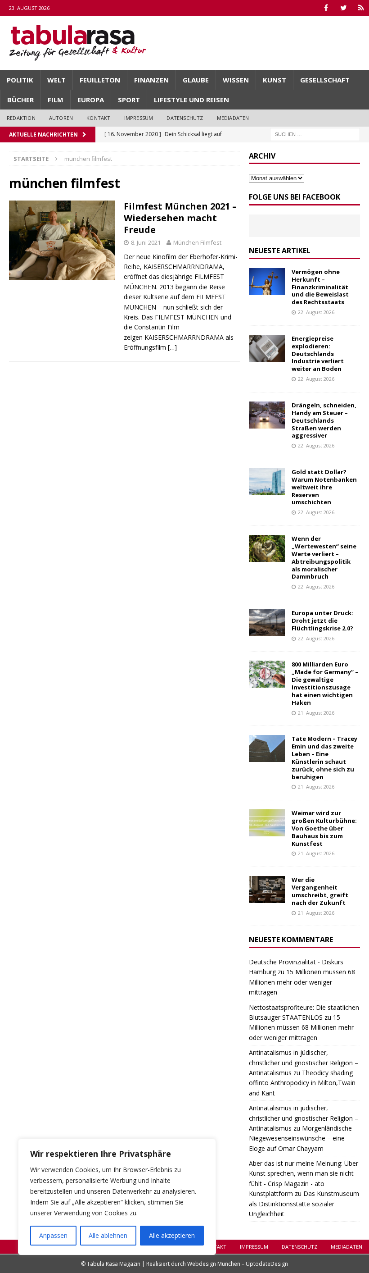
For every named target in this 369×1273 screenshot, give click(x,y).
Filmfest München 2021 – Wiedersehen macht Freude (180, 218)
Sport (129, 99)
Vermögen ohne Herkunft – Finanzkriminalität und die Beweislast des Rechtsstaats (320, 287)
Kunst (274, 79)
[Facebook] (326, 8)
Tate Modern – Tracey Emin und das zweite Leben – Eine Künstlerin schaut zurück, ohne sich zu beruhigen (324, 757)
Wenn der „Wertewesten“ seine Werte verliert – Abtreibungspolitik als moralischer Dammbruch (324, 557)
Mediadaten (233, 117)
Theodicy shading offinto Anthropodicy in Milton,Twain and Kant (302, 1082)
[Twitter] (343, 8)
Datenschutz (184, 117)
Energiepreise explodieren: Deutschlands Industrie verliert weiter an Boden (318, 353)
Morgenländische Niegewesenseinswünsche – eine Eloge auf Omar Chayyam (300, 1138)
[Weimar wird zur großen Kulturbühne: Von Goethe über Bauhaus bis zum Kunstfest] (267, 822)
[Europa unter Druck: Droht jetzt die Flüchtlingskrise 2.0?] (267, 622)
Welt (56, 79)
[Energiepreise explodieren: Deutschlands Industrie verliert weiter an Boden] (267, 348)
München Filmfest (197, 242)
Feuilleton (100, 79)
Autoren (61, 117)
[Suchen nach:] (315, 133)
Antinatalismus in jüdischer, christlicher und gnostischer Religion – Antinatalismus (303, 1062)
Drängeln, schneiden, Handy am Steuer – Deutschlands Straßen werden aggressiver (324, 420)
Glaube (196, 79)
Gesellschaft (325, 79)
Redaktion (21, 117)
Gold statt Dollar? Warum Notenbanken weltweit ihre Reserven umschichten (324, 487)
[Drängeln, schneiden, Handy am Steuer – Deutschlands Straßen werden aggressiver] (267, 415)
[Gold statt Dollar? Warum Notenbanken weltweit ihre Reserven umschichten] (267, 481)
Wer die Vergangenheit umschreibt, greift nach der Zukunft (320, 891)
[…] (172, 347)
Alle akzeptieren (172, 1235)
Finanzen (151, 79)
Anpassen (53, 1235)
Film (55, 99)
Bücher (20, 99)
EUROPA (90, 99)
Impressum (138, 117)
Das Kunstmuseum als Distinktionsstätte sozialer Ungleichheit (304, 1203)
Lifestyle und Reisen (191, 99)
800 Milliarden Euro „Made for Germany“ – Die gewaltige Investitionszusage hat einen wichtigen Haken (325, 683)
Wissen (236, 79)
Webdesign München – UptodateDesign (237, 1264)
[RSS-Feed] (361, 8)
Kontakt (98, 117)
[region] (117, 1197)
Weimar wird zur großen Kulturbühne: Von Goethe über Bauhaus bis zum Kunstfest (324, 828)
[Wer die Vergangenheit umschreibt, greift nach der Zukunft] (267, 889)
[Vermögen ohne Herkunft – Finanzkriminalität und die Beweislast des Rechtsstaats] (267, 281)
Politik (20, 79)
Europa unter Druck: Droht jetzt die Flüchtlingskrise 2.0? (322, 620)
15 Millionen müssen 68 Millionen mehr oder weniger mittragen (302, 981)
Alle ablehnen (108, 1235)
